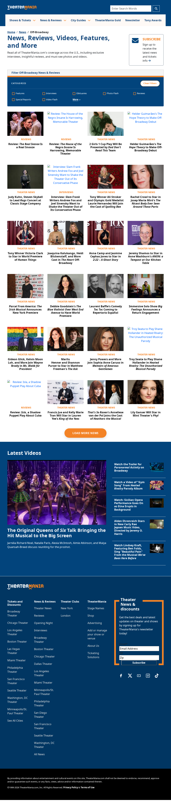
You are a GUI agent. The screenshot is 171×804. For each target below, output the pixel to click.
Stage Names (96, 608)
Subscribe (138, 663)
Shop (91, 615)
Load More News (85, 433)
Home (11, 32)
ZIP (121, 653)
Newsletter (132, 20)
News (22, 32)
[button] (85, 99)
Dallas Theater (43, 664)
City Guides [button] (79, 20)
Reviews (26, 139)
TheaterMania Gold (108, 20)
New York (67, 608)
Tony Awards (152, 20)
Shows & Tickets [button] (21, 20)
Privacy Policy (70, 787)
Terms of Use (88, 787)
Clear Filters (149, 83)
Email (123, 644)
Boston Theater (17, 641)
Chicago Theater (17, 623)
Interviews (66, 192)
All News (39, 754)
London (65, 615)
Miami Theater (16, 660)
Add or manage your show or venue (97, 634)
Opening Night (43, 623)
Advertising (95, 623)
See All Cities (15, 720)
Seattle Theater (17, 690)
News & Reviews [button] (51, 20)
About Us (93, 646)
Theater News (106, 139)
